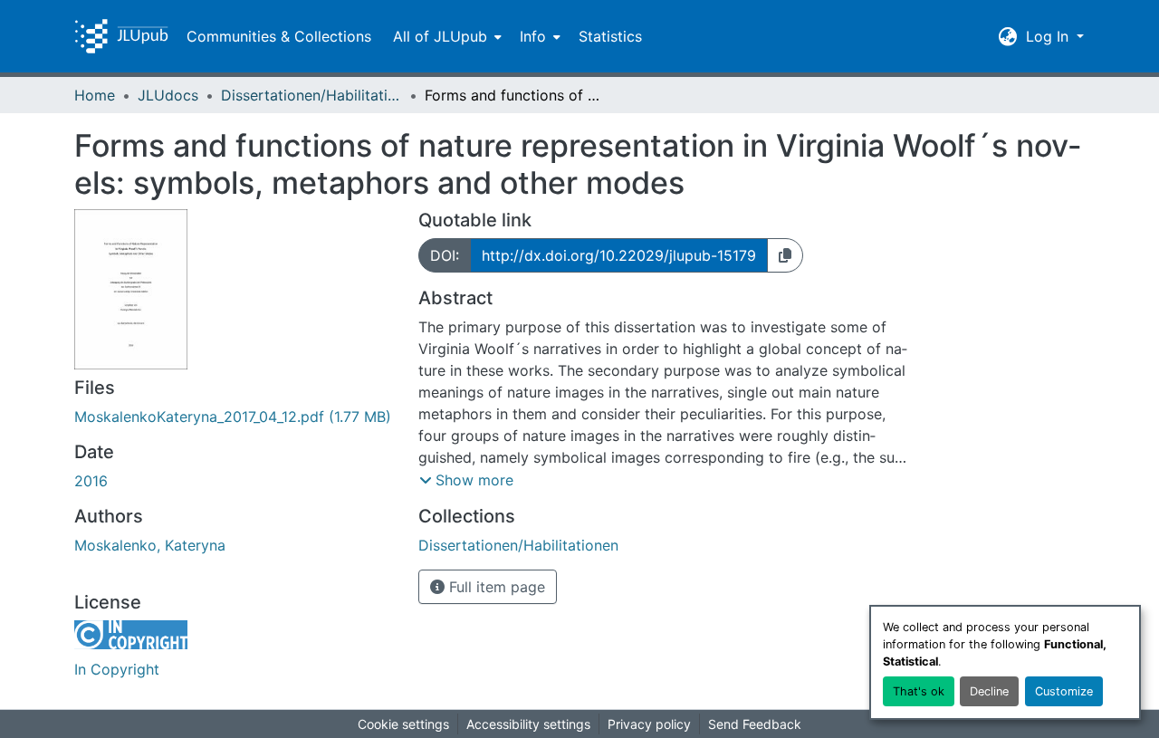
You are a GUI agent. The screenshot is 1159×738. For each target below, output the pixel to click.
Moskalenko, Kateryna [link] (149, 545)
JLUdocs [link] (168, 95)
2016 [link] (91, 481)
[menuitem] (445, 36)
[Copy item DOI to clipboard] (785, 255)
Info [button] (533, 36)
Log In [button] (1049, 36)
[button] (121, 36)
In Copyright (116, 669)
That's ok (918, 691)
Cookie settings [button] (403, 724)
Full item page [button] (495, 587)
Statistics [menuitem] (610, 36)
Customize (1064, 691)
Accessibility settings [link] (528, 724)
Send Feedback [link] (754, 724)
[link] (235, 416)
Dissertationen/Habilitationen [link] (311, 95)
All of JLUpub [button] (440, 36)
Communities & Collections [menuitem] (279, 36)
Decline (989, 691)
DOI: (444, 255)
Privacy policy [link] (649, 724)
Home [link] (94, 95)
